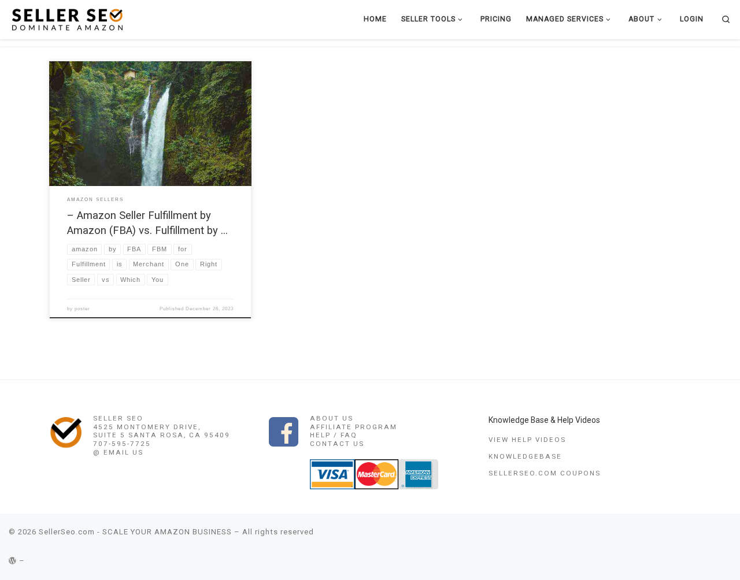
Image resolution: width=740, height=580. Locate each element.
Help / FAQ (333, 435)
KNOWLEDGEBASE (525, 456)
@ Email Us (118, 452)
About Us (331, 418)
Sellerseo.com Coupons (545, 473)
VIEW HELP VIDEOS (527, 440)
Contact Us (337, 444)
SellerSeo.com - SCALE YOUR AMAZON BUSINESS (135, 531)
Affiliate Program (353, 427)
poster (82, 308)
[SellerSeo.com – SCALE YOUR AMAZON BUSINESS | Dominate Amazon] (66, 18)
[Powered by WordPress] (13, 560)
